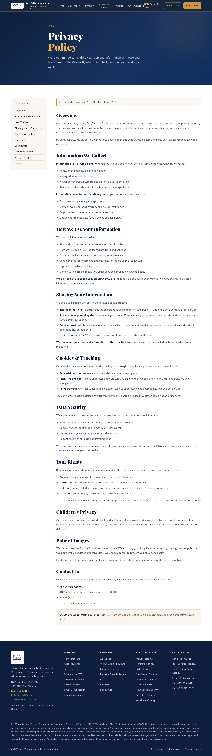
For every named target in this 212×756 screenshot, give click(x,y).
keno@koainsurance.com (124, 500)
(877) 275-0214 (155, 500)
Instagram (176, 749)
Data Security (22, 140)
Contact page (120, 615)
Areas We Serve (105, 6)
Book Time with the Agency (182, 671)
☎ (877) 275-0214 (151, 5)
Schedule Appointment (184, 678)
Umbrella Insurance (74, 695)
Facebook (159, 749)
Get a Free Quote (181, 658)
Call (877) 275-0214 (182, 683)
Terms (198, 749)
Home (61, 5)
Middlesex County (146, 679)
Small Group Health (74, 689)
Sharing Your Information (28, 128)
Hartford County (145, 663)
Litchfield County (145, 695)
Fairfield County (144, 684)
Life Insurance (71, 669)
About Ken (106, 658)
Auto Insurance (72, 663)
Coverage (74, 5)
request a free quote (144, 615)
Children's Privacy (24, 151)
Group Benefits (72, 684)
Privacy (188, 749)
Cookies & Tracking (25, 134)
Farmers (89, 5)
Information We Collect (27, 116)
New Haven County (146, 674)
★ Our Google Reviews (112, 663)
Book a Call (173, 5)
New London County (147, 689)
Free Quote (192, 5)
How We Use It (22, 122)
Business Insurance (74, 679)
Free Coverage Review (184, 663)
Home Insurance (73, 658)
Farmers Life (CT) (73, 674)
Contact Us (21, 163)
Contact (139, 5)
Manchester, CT (144, 658)
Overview (20, 110)
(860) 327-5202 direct (22, 695)
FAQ (129, 5)
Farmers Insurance (110, 669)
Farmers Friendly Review (113, 674)
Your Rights (21, 145)
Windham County (145, 700)
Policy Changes (23, 157)
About (119, 5)
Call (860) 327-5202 (183, 688)
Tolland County (144, 669)
